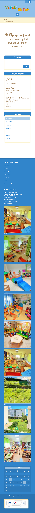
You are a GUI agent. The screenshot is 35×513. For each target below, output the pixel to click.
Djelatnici (8, 125)
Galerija (8, 135)
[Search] (26, 1)
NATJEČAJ (10, 88)
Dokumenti (7, 165)
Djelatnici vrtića (8, 184)
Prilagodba (7, 174)
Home (5, 21)
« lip (6, 490)
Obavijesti (9, 121)
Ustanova (8, 128)
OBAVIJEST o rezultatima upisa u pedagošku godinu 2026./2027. (17, 100)
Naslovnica (9, 118)
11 (10, 479)
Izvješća (6, 168)
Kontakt (8, 138)
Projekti (8, 131)
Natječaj (9, 79)
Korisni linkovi (8, 171)
